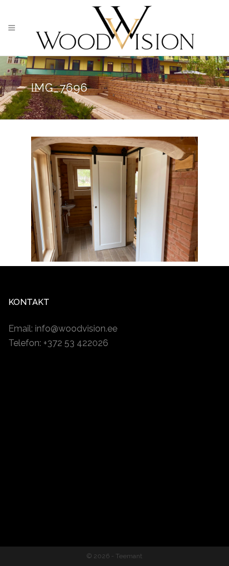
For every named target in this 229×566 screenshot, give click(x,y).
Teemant (129, 556)
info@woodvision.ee (76, 328)
